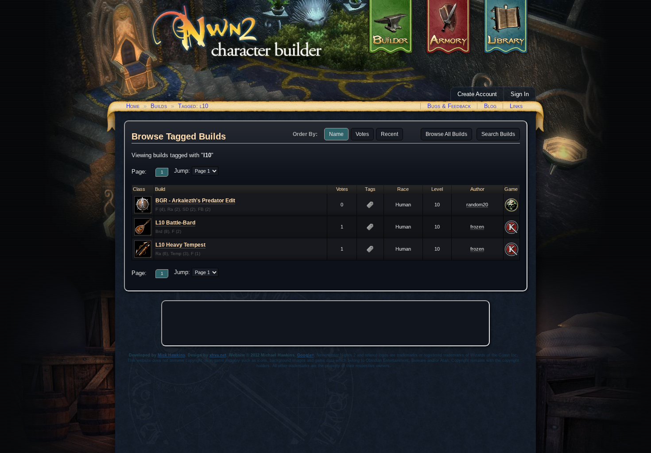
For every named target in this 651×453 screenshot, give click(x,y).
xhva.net (217, 355)
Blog (490, 106)
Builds (159, 106)
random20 (477, 204)
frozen (477, 226)
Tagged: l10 (193, 106)
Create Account (477, 94)
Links (516, 106)
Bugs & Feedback (449, 106)
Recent (389, 134)
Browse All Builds (446, 134)
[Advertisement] (325, 323)
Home (133, 106)
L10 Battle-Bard (175, 223)
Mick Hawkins (171, 355)
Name (336, 134)
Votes (362, 134)
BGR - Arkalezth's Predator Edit (195, 200)
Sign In (520, 94)
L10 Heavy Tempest (180, 245)
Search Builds (498, 134)
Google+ (305, 355)
